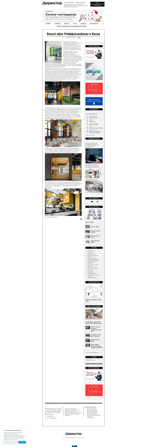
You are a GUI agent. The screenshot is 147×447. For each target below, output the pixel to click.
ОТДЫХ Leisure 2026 (93, 117)
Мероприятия (94, 23)
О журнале (57, 23)
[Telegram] (80, 37)
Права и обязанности (93, 267)
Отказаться (14, 442)
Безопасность (91, 251)
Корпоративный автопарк (94, 275)
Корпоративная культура (93, 259)
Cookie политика (13, 439)
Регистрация (97, 5)
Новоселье (90, 263)
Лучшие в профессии (93, 260)
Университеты (91, 272)
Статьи (75, 23)
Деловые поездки (92, 254)
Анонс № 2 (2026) (89, 222)
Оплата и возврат (91, 417)
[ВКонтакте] (78, 37)
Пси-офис (90, 269)
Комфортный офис (92, 258)
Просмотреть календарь (90, 135)
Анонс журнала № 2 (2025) (95, 241)
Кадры (89, 257)
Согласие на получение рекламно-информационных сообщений (93, 415)
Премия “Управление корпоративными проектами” (72, 26)
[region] (15, 437)
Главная (48, 23)
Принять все (22, 442)
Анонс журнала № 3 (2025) (95, 236)
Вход (97, 3)
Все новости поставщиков (91, 352)
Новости (66, 23)
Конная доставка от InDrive (95, 340)
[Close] (26, 429)
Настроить (7, 442)
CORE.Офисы (92, 121)
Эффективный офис (92, 277)
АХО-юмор (90, 250)
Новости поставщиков (93, 264)
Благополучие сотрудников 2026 (95, 128)
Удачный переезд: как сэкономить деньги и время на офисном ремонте (93, 322)
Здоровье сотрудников (93, 255)
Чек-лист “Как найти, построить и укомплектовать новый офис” (96, 329)
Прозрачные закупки (92, 268)
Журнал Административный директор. (75, 437)
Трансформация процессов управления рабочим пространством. (91, 146)
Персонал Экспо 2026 (93, 124)
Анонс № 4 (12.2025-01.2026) (95, 231)
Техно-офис (90, 271)
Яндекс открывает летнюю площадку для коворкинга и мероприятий (97, 346)
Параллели (90, 266)
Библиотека (90, 253)
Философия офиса (92, 273)
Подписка (83, 23)
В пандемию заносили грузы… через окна (96, 335)
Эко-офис (90, 276)
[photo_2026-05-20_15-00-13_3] (73, 15)
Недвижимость (91, 262)
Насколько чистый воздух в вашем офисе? (93, 300)
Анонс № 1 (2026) (95, 226)
